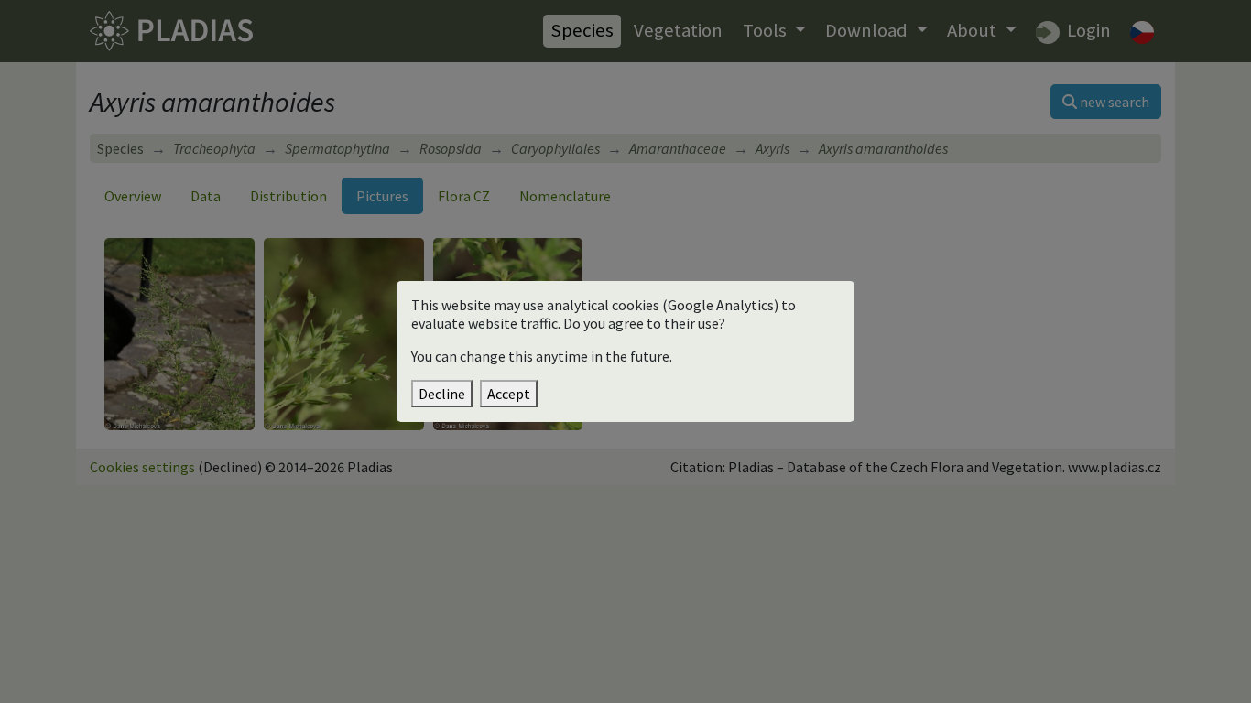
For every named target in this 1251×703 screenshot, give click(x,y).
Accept (508, 393)
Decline (442, 393)
